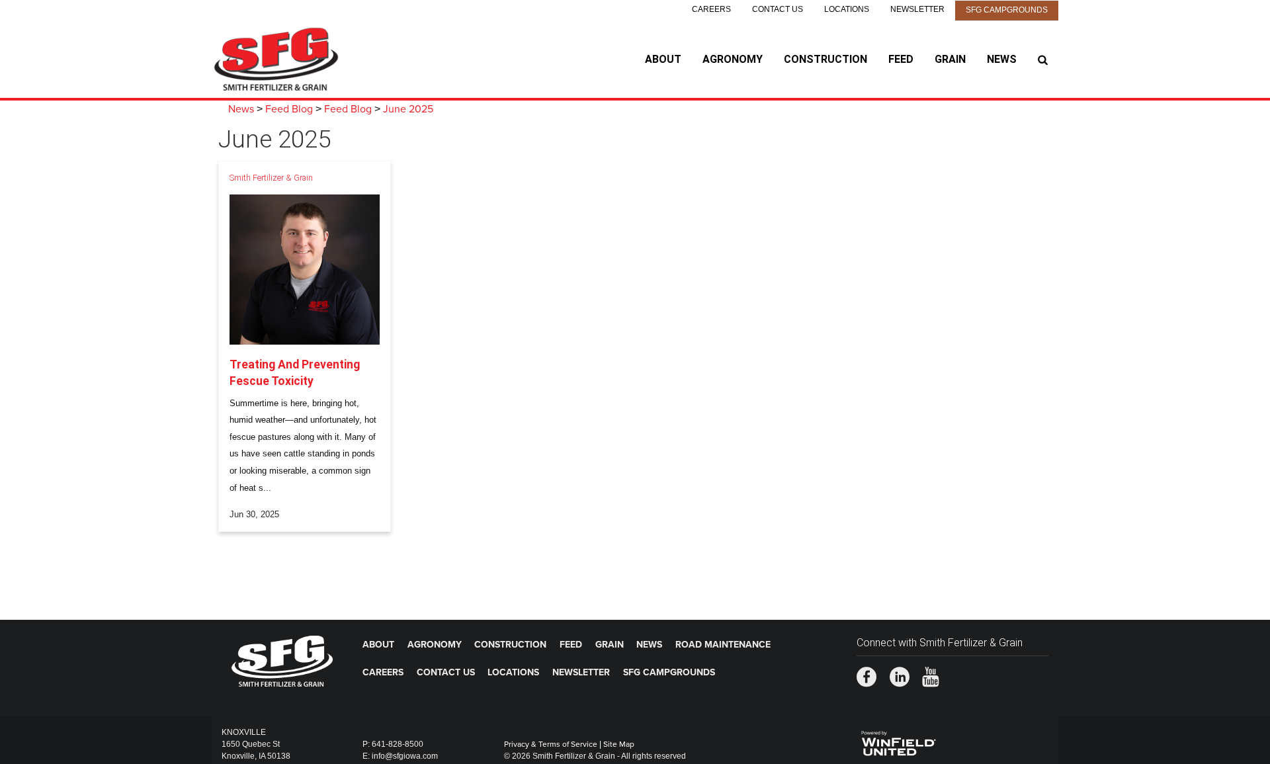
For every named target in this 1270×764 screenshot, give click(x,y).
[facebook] (866, 678)
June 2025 (408, 109)
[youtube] (930, 678)
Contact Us (777, 9)
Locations (846, 9)
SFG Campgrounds (1007, 10)
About (663, 59)
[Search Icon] (1043, 59)
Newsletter (917, 9)
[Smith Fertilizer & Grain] (295, 59)
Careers (711, 9)
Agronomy (732, 59)
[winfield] (898, 741)
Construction (825, 59)
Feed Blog (289, 109)
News (1002, 59)
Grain (950, 59)
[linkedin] (900, 678)
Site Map (618, 744)
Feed (900, 59)
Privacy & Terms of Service (550, 744)
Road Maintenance (723, 644)
